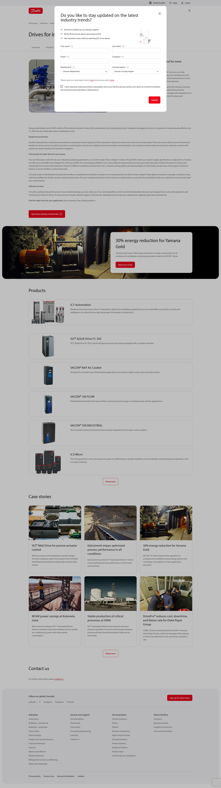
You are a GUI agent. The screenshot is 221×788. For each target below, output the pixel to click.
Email (64, 56)
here (92, 80)
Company (117, 56)
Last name (117, 46)
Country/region (119, 67)
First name (66, 46)
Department (66, 67)
